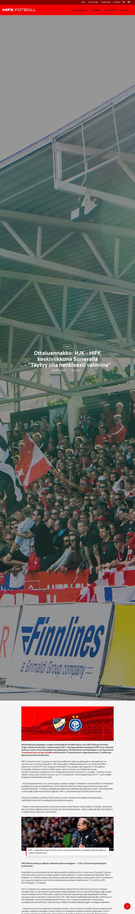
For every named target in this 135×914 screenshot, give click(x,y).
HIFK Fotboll (60, 370)
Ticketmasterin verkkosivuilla (36, 752)
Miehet (67, 346)
